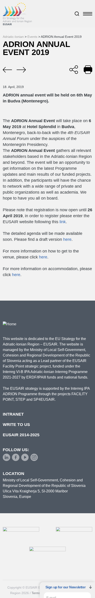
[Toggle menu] (87, 13)
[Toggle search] (77, 13)
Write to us (16, 424)
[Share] (73, 69)
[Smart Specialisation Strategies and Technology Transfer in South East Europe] (21, 69)
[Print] (88, 69)
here (67, 239)
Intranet (13, 414)
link (62, 221)
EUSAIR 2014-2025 (21, 435)
